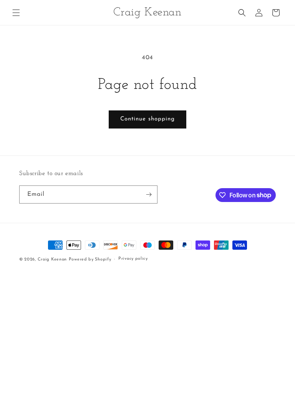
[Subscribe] (148, 194)
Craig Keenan (52, 259)
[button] (16, 12)
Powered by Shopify (90, 259)
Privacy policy (133, 259)
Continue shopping (147, 119)
